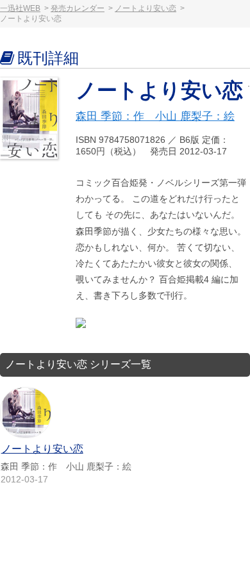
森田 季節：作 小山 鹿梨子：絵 (155, 116)
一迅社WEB (20, 8)
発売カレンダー (77, 8)
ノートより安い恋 (145, 8)
